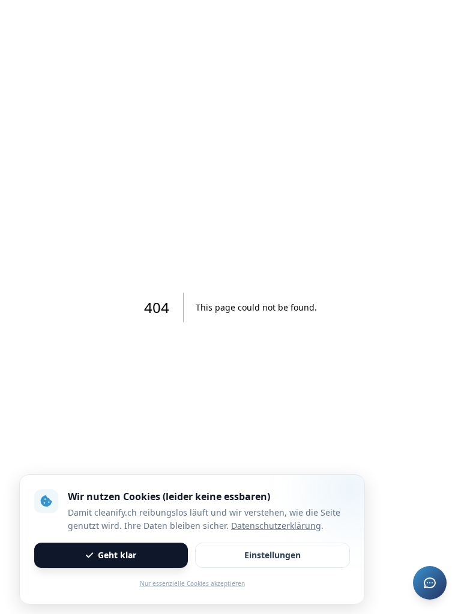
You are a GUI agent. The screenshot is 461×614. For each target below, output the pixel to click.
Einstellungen (272, 555)
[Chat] (430, 583)
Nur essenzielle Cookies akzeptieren (192, 583)
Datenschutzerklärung (276, 525)
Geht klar (117, 555)
